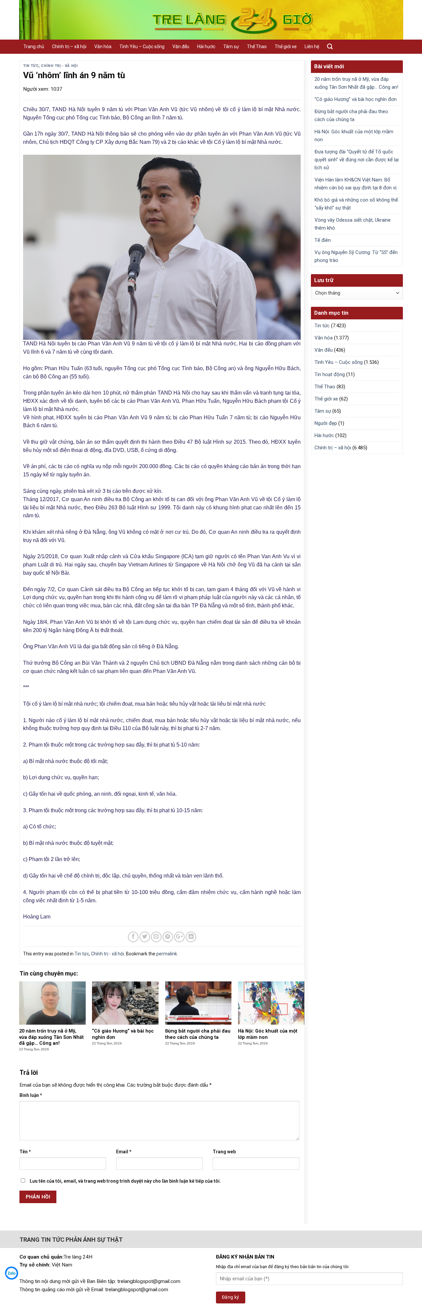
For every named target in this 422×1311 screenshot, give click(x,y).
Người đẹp (326, 423)
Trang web (224, 1151)
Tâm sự (231, 46)
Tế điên (323, 240)
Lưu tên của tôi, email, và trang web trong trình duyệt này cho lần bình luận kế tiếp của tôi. (125, 1181)
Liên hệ (312, 46)
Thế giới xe (286, 46)
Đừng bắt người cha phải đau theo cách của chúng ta (351, 115)
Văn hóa (102, 46)
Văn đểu (180, 46)
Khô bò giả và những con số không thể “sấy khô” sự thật (356, 204)
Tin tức (31, 66)
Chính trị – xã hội (69, 46)
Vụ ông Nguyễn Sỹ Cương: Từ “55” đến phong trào (356, 256)
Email (124, 1151)
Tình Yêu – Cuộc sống (142, 46)
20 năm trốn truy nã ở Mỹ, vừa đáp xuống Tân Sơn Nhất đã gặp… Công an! (356, 83)
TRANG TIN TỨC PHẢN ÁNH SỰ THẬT (71, 1239)
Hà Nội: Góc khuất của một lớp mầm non (354, 136)
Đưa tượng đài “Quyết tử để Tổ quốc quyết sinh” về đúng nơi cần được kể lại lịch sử (357, 160)
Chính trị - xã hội (59, 66)
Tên (25, 1151)
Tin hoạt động (330, 374)
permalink (166, 953)
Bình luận (30, 1095)
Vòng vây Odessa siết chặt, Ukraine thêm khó (353, 224)
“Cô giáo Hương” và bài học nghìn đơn (356, 99)
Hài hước (206, 46)
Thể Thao (257, 46)
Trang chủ (33, 46)
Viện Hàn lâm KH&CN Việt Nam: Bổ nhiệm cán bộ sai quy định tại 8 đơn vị (356, 184)
